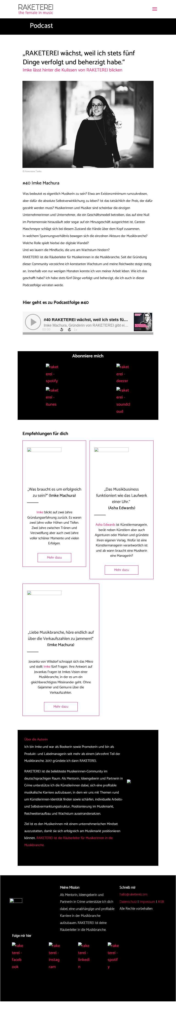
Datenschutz (128, 902)
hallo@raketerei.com (133, 894)
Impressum (147, 902)
